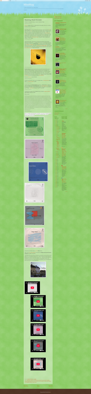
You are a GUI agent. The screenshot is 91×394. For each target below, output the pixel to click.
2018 (56, 163)
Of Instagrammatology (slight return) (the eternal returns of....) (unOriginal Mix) (63, 81)
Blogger (50, 392)
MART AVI (42, 381)
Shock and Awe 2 (58, 37)
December (57, 126)
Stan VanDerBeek (41, 75)
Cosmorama (26, 75)
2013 (56, 170)
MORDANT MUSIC (29, 382)
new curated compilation (32, 252)
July (57, 134)
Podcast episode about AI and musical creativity (64, 181)
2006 (56, 180)
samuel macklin (34, 382)
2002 (56, 186)
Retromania (57, 99)
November (57, 128)
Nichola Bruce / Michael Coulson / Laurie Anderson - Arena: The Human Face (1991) (63, 71)
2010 (56, 175)
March (57, 154)
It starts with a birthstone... (64, 149)
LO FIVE (40, 381)
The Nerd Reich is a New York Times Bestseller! (64, 168)
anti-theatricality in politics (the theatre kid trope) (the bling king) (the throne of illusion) (63, 39)
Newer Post (26, 385)
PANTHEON (57, 46)
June (57, 135)
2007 (56, 179)
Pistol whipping (57, 137)
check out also (32, 87)
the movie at (29, 76)
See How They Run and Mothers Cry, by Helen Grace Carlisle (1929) (64, 136)
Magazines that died (58, 47)
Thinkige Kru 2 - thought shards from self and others (61, 23)
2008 (56, 178)
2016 (56, 166)
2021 (56, 159)
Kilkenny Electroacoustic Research (33, 381)
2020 (56, 160)
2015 (56, 167)
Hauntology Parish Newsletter (58, 149)
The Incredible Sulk (58, 139)
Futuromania (57, 62)
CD (49, 29)
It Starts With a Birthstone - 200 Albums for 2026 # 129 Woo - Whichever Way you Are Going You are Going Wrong (64, 153)
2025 (56, 121)
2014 (56, 169)
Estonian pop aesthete (46, 80)
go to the (36, 250)
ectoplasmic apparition (47, 91)
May (57, 151)
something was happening (29, 44)
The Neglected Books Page (64, 134)
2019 (56, 162)
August (57, 132)
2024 (56, 122)
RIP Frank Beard (62, 29)
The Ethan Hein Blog (64, 179)
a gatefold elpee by (42, 45)
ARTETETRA (28, 380)
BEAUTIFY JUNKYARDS (34, 380)
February (57, 155)
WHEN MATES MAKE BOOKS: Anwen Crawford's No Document (58, 144)
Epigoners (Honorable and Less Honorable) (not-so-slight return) (63, 101)
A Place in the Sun (57, 112)
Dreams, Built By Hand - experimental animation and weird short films (61, 69)
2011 (56, 173)
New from (26, 25)
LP (31, 30)
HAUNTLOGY (40, 380)
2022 (56, 125)
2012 (56, 172)
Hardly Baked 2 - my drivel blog (60, 53)
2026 (56, 119)
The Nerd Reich (64, 166)
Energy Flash (57, 79)
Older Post (51, 385)
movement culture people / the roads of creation (63, 54)
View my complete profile (58, 18)
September (57, 131)
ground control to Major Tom (63, 63)
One (39, 43)
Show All (66, 108)
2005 (56, 182)
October (57, 129)
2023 (56, 124)
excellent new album (30, 81)
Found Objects (56, 114)
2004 (56, 183)
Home (38, 385)
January (57, 157)
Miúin (45, 381)
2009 (56, 176)
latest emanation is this (44, 85)
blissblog (29, 4)
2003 (56, 185)
